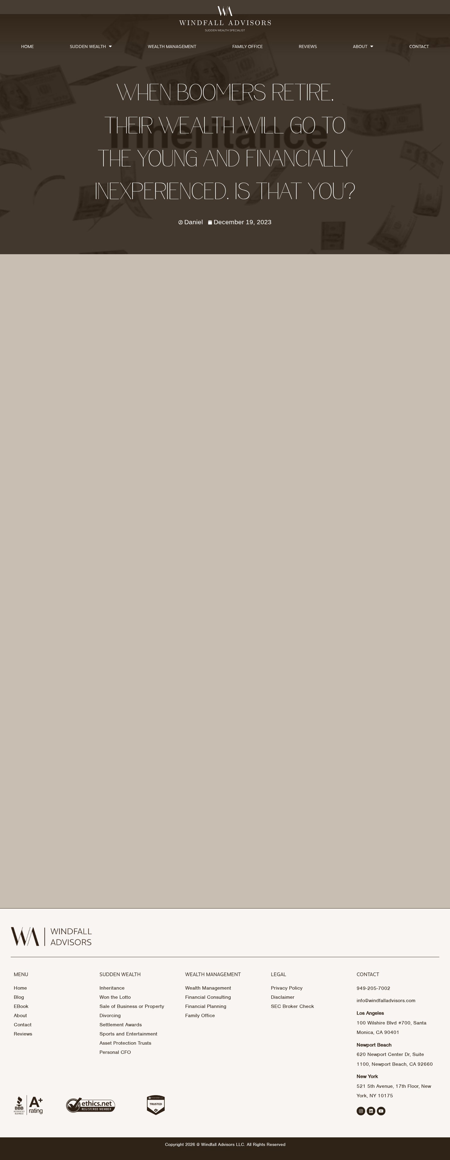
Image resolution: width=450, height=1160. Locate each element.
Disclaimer (282, 997)
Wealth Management (172, 46)
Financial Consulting (208, 997)
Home (27, 46)
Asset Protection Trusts (125, 1043)
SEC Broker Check (292, 1006)
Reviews (308, 46)
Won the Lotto (115, 997)
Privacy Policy (286, 988)
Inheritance (112, 988)
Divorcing (110, 1015)
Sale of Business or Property (131, 1006)
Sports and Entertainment (128, 1034)
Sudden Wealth (88, 46)
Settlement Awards (120, 1024)
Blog (19, 997)
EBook (21, 1006)
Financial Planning (205, 1006)
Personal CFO (115, 1052)
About (360, 46)
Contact (419, 46)
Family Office (247, 46)
